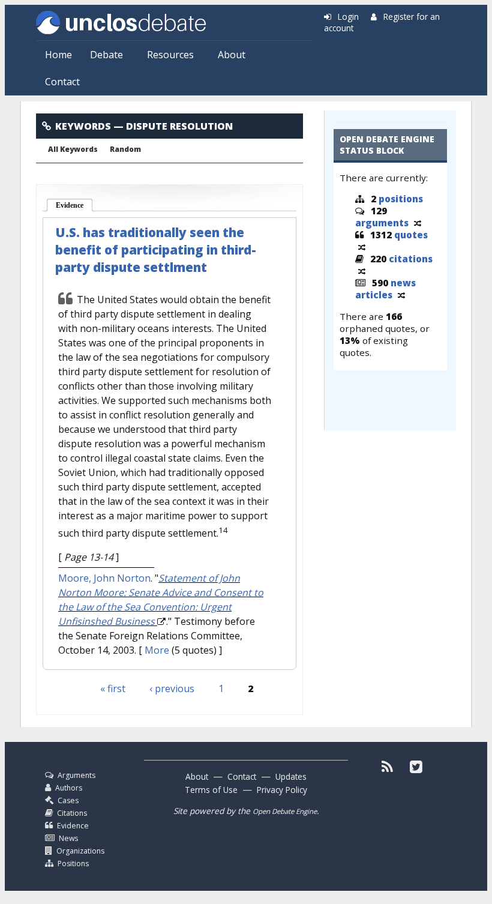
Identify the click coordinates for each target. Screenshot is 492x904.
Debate (106, 54)
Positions (73, 863)
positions (401, 199)
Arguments (76, 775)
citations (411, 259)
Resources (170, 54)
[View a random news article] (401, 295)
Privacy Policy (282, 789)
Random (125, 149)
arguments (382, 223)
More (157, 650)
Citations (72, 813)
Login (348, 16)
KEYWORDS (83, 126)
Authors (68, 788)
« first (112, 688)
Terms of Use (211, 789)
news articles (385, 289)
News (68, 838)
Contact (62, 81)
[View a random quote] (361, 247)
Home (58, 54)
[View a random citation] (361, 271)
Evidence (75, 205)
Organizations (80, 851)
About (231, 54)
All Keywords (73, 149)
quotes (411, 235)
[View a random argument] (417, 223)
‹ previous (171, 688)
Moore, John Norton (104, 578)
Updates (291, 776)
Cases (68, 800)
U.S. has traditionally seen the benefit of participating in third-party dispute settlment (155, 250)
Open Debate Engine (285, 811)
